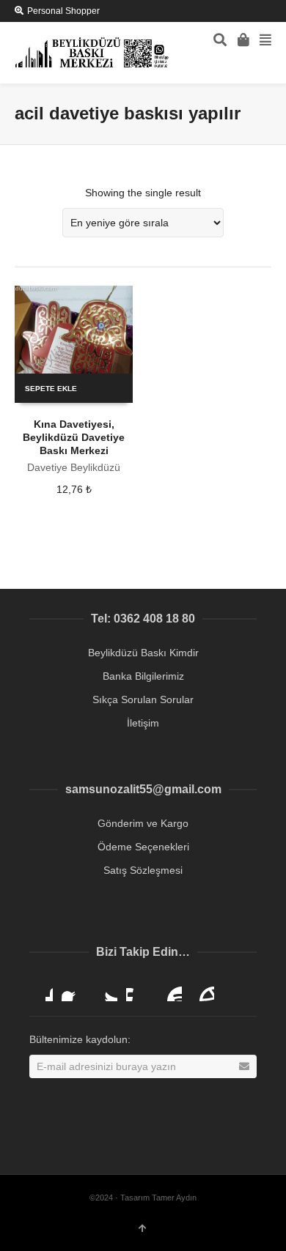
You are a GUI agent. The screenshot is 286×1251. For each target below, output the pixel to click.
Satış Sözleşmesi (143, 870)
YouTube (170, 989)
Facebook (73, 989)
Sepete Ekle (51, 389)
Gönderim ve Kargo (143, 823)
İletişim (143, 723)
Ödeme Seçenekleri (143, 847)
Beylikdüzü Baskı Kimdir (143, 652)
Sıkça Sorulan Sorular (143, 699)
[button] (256, 1225)
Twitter (105, 989)
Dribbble (41, 989)
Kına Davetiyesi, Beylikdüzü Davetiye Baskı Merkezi (74, 437)
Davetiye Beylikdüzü (73, 467)
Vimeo (138, 989)
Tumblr (202, 989)
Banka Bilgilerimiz (143, 676)
